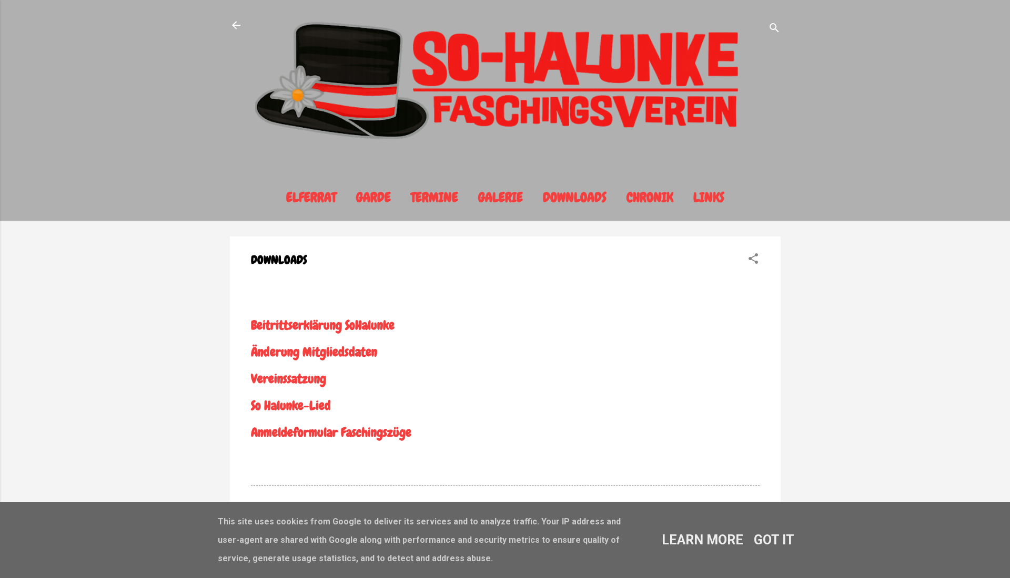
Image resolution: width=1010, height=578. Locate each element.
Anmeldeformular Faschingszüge (333, 432)
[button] (753, 259)
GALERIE (500, 197)
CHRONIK (650, 197)
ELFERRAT (311, 197)
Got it (774, 540)
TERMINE (434, 197)
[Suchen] (774, 29)
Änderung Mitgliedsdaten (314, 352)
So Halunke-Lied (291, 405)
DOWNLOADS (575, 197)
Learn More (702, 540)
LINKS (708, 197)
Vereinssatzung (288, 378)
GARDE (373, 197)
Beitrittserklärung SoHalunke (323, 325)
